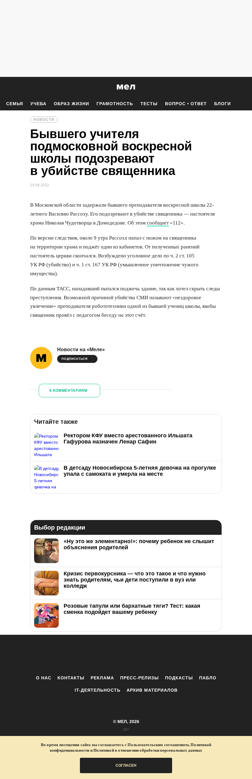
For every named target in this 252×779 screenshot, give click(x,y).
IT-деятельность (97, 690)
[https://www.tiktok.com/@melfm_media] (126, 654)
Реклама (102, 677)
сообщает (158, 223)
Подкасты (179, 677)
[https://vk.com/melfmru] (109, 654)
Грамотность (114, 103)
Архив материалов (152, 690)
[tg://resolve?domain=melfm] (75, 654)
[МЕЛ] (126, 87)
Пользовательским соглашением (158, 744)
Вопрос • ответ (186, 103)
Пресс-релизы (139, 677)
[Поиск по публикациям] (6, 87)
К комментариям (68, 390)
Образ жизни (71, 103)
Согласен (126, 765)
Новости (43, 119)
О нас (43, 677)
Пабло (207, 677)
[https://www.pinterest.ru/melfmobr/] (143, 654)
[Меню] (243, 87)
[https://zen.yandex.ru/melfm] (92, 654)
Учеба (38, 103)
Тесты (149, 103)
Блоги (222, 103)
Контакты (71, 677)
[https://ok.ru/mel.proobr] (159, 654)
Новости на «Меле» (81, 349)
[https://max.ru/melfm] (176, 654)
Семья (14, 103)
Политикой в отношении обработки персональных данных (147, 750)
